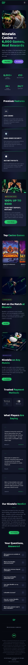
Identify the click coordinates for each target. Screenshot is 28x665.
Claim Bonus (10, 222)
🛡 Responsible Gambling (14, 627)
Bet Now (6, 323)
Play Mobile (7, 379)
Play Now (7, 61)
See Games (19, 61)
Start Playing (14, 532)
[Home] (3, 3)
